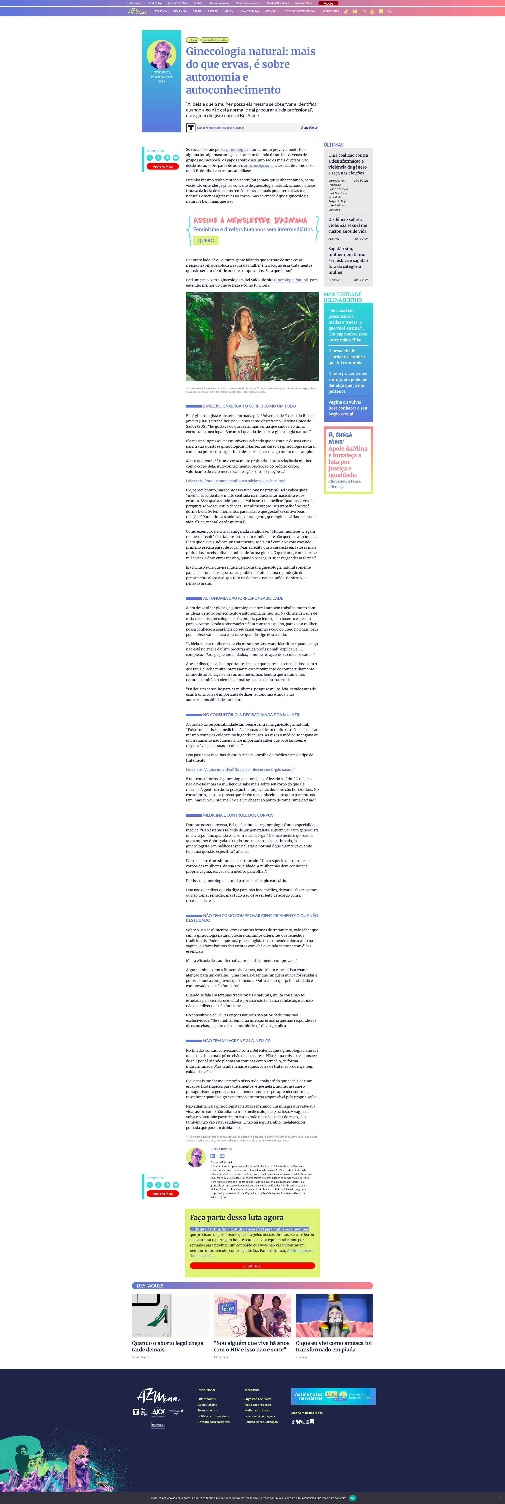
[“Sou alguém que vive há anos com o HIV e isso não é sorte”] (252, 1315)
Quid (331, 193)
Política (161, 11)
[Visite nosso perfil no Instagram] (303, 1422)
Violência (180, 11)
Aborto (213, 11)
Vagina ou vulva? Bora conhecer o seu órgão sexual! (347, 408)
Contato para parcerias (213, 1421)
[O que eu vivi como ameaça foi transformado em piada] (334, 1315)
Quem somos (134, 3)
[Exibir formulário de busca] (390, 11)
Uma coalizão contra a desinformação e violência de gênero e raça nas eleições (348, 164)
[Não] (500, 1498)
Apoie (328, 3)
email (224, 1156)
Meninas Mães (303, 3)
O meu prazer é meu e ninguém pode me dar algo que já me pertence (348, 382)
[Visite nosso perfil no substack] (381, 11)
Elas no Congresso (219, 3)
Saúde (197, 11)
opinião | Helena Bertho (215, 39)
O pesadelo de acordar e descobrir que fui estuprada (346, 356)
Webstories (331, 11)
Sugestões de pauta (257, 1399)
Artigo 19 (333, 201)
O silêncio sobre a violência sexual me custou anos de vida (347, 225)
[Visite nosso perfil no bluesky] (355, 11)
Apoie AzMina (163, 166)
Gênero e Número (338, 188)
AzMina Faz (155, 3)
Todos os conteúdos (299, 11)
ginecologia (236, 149)
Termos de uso (207, 1410)
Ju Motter (333, 279)
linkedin (215, 1156)
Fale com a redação (257, 1404)
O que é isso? (309, 127)
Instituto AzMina (178, 3)
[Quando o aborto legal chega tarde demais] (170, 1315)
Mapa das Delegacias (248, 3)
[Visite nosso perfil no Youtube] (307, 1422)
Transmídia (334, 184)
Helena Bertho (161, 72)
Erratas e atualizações (259, 1416)
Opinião (270, 11)
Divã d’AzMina (249, 11)
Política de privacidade (213, 1416)
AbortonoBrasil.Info (278, 3)
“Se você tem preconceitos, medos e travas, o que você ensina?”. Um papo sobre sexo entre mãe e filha (348, 325)
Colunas (193, 39)
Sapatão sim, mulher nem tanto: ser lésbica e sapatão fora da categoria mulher (348, 260)
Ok (353, 1497)
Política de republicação (261, 1421)
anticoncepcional (259, 165)
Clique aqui (338, 481)
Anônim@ (333, 238)
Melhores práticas (257, 1410)
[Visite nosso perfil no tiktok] (346, 11)
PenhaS (198, 3)
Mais (227, 11)
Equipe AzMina (336, 180)
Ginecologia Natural (291, 280)
